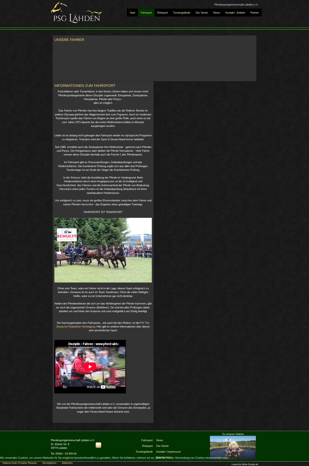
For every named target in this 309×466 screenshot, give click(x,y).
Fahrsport (147, 440)
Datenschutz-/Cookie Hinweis (19, 462)
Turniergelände (144, 451)
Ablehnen (67, 462)
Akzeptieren (49, 462)
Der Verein (162, 445)
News (159, 440)
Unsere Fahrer (69, 40)
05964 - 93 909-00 (66, 453)
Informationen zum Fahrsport (84, 86)
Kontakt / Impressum (168, 451)
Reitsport (147, 445)
